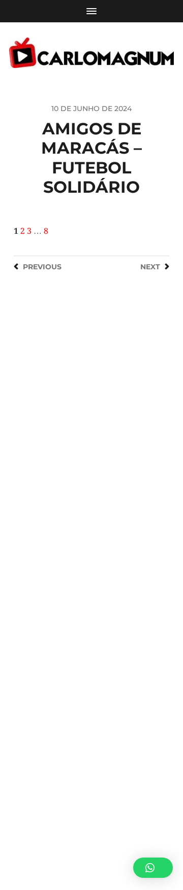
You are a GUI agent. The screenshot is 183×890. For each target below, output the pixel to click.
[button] (153, 868)
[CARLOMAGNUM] (91, 53)
